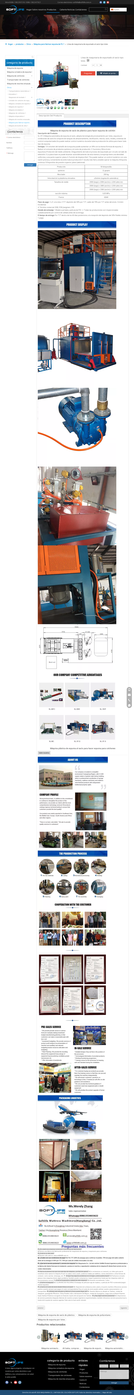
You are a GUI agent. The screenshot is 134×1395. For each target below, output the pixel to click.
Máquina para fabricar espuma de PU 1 (21, 123)
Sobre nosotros (86, 1376)
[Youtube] (108, 2)
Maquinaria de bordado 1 (17, 97)
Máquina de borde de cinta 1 (18, 126)
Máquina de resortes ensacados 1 (20, 119)
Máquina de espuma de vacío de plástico (56, 1315)
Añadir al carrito (109, 73)
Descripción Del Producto (50, 115)
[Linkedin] (104, 2)
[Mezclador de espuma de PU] (14, 1362)
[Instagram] (19, 1382)
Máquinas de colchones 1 (17, 113)
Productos (84, 1373)
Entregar (30, 165)
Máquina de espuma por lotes (51, 1319)
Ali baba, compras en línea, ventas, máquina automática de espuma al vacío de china (72, 1348)
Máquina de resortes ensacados (19, 83)
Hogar (82, 1369)
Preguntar (88, 73)
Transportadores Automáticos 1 (19, 91)
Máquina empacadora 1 (17, 116)
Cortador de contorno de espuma (20, 100)
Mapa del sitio (107, 1392)
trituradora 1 (13, 94)
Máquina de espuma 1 (16, 107)
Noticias (83, 1383)
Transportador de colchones (18, 80)
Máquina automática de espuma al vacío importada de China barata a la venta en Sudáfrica (114, 1348)
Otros (9, 87)
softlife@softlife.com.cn (82, 2)
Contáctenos (85, 1387)
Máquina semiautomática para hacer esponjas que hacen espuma (51, 1348)
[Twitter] (11, 1382)
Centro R (83, 1380)
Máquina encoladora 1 (16, 110)
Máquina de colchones (15, 76)
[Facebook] (100, 2)
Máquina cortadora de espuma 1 (20, 104)
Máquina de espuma (15, 68)
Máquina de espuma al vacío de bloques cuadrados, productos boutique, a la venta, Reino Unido (93, 1348)
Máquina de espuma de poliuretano (94, 1315)
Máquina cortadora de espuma (19, 72)
